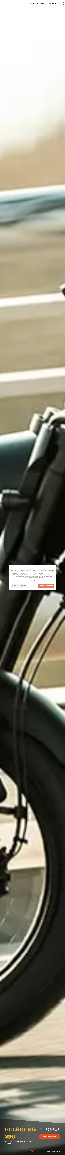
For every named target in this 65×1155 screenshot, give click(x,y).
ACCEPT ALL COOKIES (46, 586)
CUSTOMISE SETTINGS (19, 586)
